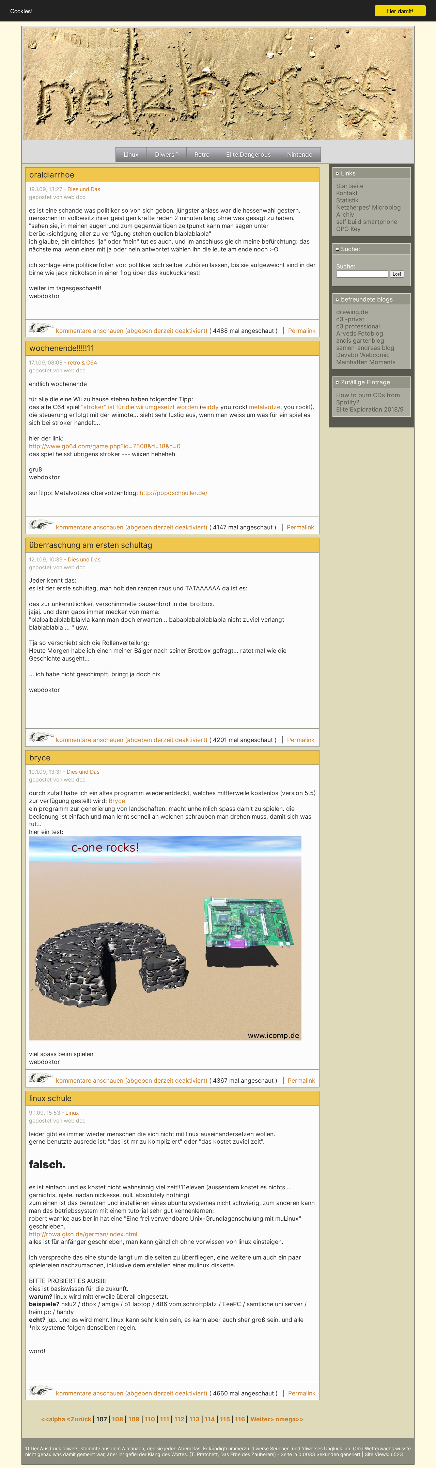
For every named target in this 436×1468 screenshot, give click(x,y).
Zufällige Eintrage (364, 382)
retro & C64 (82, 362)
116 (240, 1419)
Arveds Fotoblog (359, 333)
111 (164, 1419)
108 (117, 1419)
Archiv (345, 214)
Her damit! (400, 10)
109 (134, 1419)
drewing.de (352, 311)
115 (225, 1419)
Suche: (349, 248)
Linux (72, 1113)
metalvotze (264, 407)
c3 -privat (350, 319)
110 (150, 1419)
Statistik (347, 200)
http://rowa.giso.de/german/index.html (83, 1234)
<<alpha (53, 1419)
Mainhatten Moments (365, 362)
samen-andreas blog (365, 347)
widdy (210, 407)
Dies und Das (83, 189)
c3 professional (358, 326)
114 (210, 1419)
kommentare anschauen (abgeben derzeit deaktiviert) (131, 330)
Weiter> (263, 1419)
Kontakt (347, 193)
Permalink (302, 330)
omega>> (290, 1419)
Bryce (117, 800)
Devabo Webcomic (363, 354)
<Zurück (79, 1419)
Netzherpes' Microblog (368, 207)
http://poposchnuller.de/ (173, 492)
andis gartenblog (360, 340)
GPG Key (348, 228)
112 (179, 1419)
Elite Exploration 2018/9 (370, 409)
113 (194, 1419)
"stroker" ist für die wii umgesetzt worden (140, 407)
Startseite (349, 185)
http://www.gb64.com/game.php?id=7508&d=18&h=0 (105, 446)
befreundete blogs (366, 299)
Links (347, 173)
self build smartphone (366, 221)
